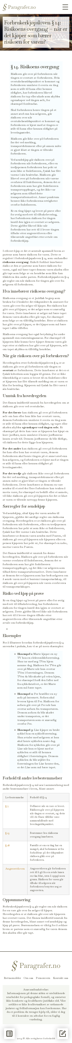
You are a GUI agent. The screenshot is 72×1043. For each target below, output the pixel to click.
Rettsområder (12, 978)
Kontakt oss (60, 978)
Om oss (28, 978)
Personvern (43, 978)
